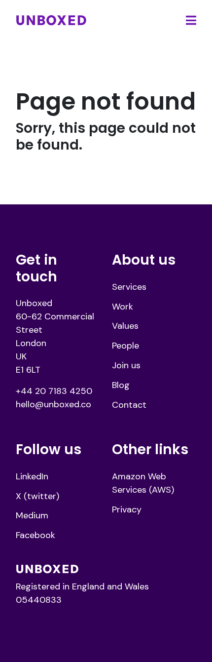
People (125, 345)
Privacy (126, 509)
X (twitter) (37, 496)
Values (125, 326)
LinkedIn (32, 476)
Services (129, 287)
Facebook (35, 535)
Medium (32, 515)
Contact (129, 405)
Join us (126, 365)
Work (122, 306)
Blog (121, 385)
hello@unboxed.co (53, 404)
